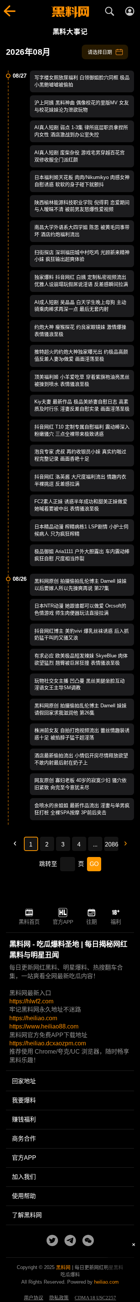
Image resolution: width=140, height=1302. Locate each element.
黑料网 (63, 1267)
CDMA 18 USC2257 (95, 1297)
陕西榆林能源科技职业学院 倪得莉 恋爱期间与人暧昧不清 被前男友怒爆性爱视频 (82, 206)
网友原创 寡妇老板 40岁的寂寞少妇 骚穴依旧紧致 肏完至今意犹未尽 (80, 783)
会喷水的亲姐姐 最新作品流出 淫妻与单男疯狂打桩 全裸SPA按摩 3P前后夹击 (82, 809)
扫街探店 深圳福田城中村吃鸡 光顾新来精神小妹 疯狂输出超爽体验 (82, 256)
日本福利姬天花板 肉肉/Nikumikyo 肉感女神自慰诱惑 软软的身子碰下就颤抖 (82, 180)
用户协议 (33, 1297)
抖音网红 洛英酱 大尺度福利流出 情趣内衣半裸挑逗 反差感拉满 (80, 480)
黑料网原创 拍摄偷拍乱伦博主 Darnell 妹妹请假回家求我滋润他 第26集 (80, 709)
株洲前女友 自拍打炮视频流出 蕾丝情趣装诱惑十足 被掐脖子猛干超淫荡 (82, 734)
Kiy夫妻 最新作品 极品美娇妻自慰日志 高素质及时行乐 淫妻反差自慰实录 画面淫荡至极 (82, 405)
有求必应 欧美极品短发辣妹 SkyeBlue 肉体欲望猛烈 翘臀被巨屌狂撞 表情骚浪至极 (81, 659)
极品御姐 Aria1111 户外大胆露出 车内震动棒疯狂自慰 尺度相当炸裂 (82, 555)
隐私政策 (59, 1297)
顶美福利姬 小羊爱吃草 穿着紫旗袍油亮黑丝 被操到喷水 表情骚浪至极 (82, 380)
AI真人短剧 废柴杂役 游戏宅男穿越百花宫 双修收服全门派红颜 (79, 156)
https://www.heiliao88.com (43, 1026)
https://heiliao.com (33, 1018)
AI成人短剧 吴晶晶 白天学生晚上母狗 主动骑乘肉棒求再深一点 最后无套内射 (80, 305)
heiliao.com (106, 1282)
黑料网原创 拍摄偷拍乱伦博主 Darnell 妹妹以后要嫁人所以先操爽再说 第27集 (80, 584)
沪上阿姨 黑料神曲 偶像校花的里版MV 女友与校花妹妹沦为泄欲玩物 (81, 106)
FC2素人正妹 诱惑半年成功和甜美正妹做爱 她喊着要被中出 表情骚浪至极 (80, 505)
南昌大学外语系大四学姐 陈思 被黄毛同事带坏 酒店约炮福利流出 (82, 230)
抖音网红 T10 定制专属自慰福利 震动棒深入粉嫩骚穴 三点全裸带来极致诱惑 (82, 430)
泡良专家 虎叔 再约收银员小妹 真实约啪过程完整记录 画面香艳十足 (80, 455)
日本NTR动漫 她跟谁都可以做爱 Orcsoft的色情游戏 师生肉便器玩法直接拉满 (80, 609)
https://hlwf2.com (31, 1001)
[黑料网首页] (70, 12)
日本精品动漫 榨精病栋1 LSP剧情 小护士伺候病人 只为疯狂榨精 (81, 530)
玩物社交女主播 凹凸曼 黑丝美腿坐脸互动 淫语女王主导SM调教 (79, 684)
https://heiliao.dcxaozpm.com (47, 1043)
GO (94, 864)
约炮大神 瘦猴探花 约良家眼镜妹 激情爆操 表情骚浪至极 (80, 330)
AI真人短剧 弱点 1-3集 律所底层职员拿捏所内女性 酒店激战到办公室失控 (81, 131)
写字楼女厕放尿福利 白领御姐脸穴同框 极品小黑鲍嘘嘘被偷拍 (82, 81)
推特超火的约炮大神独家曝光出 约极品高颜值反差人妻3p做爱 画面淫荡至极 (81, 355)
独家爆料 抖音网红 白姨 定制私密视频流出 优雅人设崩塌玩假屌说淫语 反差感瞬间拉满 (81, 280)
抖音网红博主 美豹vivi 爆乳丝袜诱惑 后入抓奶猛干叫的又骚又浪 (81, 634)
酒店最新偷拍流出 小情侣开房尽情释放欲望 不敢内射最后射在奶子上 (81, 759)
